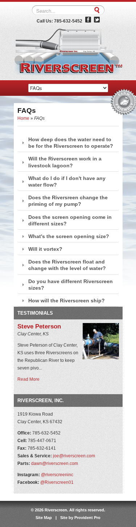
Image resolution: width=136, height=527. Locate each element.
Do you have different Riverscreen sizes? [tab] (70, 284)
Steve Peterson (39, 326)
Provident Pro (87, 517)
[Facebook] (88, 21)
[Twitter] (97, 21)
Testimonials (35, 313)
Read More (28, 379)
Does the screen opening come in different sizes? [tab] (70, 220)
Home (23, 118)
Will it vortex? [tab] (45, 249)
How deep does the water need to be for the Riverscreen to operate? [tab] (70, 142)
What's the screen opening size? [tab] (68, 236)
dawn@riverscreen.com (54, 463)
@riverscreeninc (57, 474)
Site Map (44, 517)
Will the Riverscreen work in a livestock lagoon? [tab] (65, 162)
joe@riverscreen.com (74, 455)
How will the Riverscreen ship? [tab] (66, 300)
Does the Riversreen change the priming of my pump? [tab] (68, 201)
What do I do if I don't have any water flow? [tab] (67, 181)
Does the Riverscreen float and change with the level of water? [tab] (67, 265)
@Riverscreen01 (57, 482)
